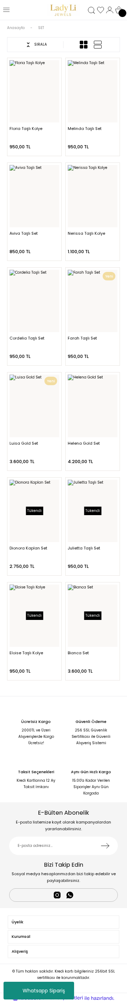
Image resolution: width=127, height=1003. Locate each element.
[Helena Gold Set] (92, 406)
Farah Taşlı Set (82, 338)
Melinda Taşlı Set (85, 128)
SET (41, 27)
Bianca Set (78, 653)
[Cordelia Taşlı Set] (34, 301)
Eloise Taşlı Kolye (26, 653)
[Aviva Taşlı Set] (34, 196)
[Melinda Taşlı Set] (92, 91)
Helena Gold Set (84, 443)
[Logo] (63, 10)
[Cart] (119, 10)
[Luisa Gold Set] (34, 406)
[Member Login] (110, 10)
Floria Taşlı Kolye (26, 128)
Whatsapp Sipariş (44, 990)
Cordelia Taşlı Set (27, 338)
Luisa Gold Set (24, 443)
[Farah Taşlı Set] (92, 301)
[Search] (91, 10)
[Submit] (105, 846)
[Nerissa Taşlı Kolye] (92, 196)
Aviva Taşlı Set (24, 233)
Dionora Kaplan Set (28, 548)
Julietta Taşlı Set (84, 548)
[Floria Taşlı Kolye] (34, 91)
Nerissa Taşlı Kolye (86, 233)
